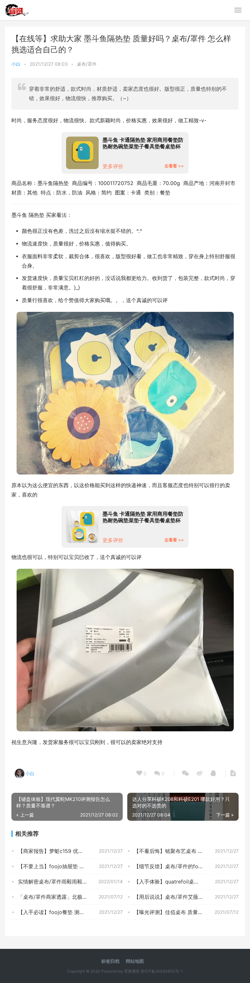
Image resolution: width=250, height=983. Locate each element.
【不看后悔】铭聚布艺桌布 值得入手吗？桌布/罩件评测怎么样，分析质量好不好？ (186, 851)
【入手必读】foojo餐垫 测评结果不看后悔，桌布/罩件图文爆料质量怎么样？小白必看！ (70, 912)
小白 (16, 64)
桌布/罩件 (87, 64)
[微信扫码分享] (185, 773)
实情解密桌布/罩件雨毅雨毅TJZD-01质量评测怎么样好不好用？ (70, 881)
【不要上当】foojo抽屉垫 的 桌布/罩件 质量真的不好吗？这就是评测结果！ (70, 866)
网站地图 (135, 961)
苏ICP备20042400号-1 (162, 971)
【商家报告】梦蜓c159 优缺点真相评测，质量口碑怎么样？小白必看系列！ (70, 851)
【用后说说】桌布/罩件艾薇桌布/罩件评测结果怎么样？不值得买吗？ (186, 897)
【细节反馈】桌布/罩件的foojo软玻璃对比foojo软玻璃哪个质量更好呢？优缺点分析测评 (186, 866)
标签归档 (110, 961)
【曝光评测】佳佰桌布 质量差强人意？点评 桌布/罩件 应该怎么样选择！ (186, 912)
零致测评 (132, 971)
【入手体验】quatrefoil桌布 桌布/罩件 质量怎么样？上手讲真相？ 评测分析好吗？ (186, 881)
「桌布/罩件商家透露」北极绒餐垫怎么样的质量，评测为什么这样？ (70, 897)
